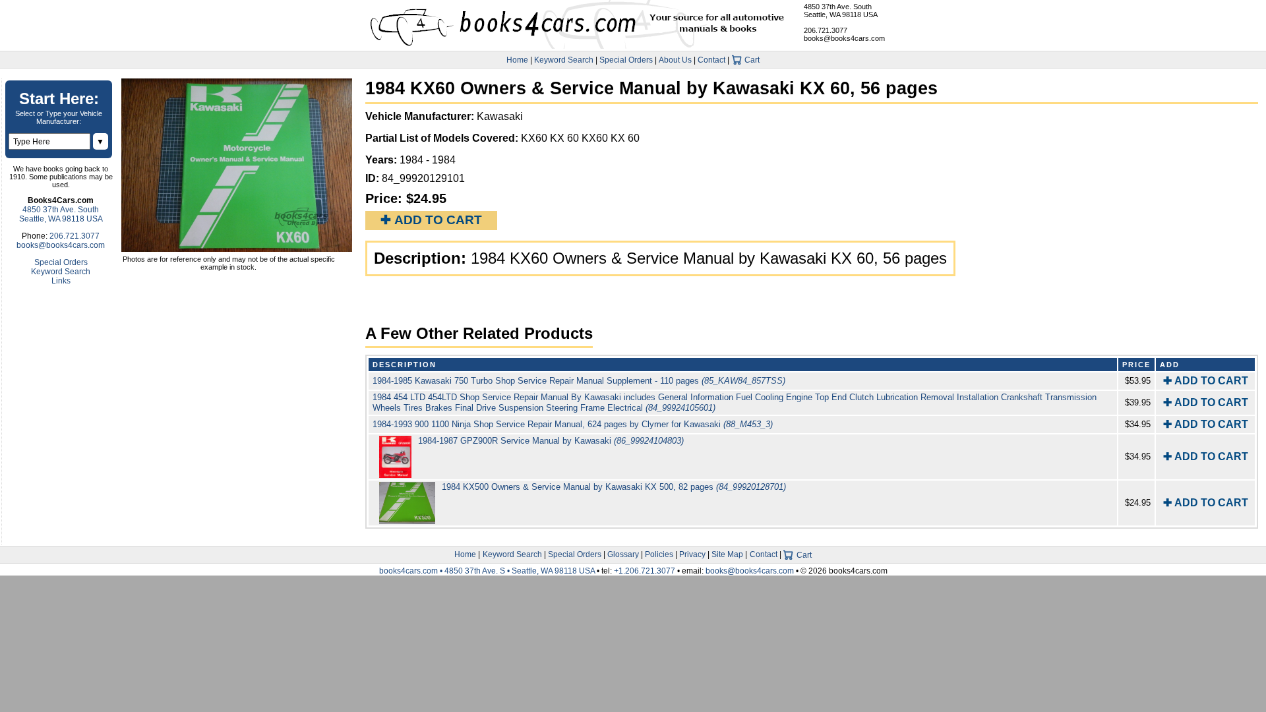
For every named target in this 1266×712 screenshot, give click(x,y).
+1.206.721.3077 (644, 571)
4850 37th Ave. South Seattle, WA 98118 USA (841, 10)
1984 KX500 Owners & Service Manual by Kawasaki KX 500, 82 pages (614, 487)
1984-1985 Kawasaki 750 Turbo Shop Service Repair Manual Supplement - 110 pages (579, 381)
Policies (659, 554)
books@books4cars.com (844, 38)
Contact (711, 60)
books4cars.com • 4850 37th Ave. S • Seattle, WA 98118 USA (488, 571)
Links (61, 280)
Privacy (692, 554)
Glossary (623, 554)
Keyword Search (563, 60)
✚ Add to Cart (431, 220)
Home (517, 60)
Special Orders (626, 60)
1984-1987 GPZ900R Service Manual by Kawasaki (551, 441)
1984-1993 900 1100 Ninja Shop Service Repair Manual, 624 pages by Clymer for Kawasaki (573, 424)
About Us (675, 60)
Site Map (727, 554)
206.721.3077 (825, 30)
